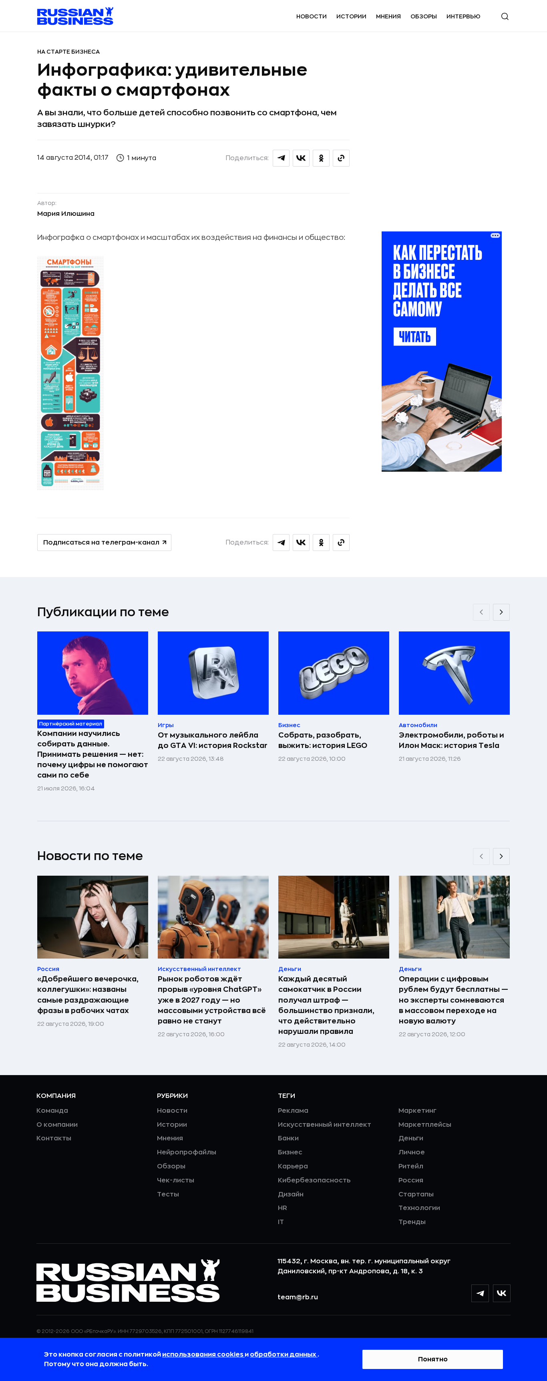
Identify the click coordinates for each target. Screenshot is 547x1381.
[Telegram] (480, 1293)
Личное (411, 1152)
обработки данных (284, 1354)
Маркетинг (417, 1111)
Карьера (293, 1166)
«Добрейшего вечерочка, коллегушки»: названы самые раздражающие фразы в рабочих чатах (88, 994)
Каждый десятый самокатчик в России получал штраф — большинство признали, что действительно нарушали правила (326, 1005)
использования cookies (203, 1354)
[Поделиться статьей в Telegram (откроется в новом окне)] (281, 158)
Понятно (433, 1359)
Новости (311, 16)
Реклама (293, 1111)
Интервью (463, 16)
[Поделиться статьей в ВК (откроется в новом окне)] (301, 158)
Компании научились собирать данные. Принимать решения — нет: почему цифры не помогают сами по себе (92, 754)
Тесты (168, 1194)
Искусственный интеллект (324, 1125)
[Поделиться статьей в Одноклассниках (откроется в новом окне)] (321, 158)
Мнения (388, 16)
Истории (351, 16)
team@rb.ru (298, 1297)
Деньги (410, 1138)
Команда (52, 1111)
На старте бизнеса (68, 51)
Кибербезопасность (314, 1180)
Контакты (53, 1138)
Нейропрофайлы (186, 1152)
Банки (288, 1138)
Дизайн (291, 1194)
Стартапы (416, 1194)
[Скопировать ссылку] (341, 158)
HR (282, 1208)
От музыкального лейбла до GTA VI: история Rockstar (212, 740)
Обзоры (423, 16)
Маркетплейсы (424, 1125)
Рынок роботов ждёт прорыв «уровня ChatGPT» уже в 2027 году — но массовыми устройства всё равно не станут (212, 999)
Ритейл (410, 1166)
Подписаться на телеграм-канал (101, 542)
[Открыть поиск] (505, 16)
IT (281, 1222)
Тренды (412, 1222)
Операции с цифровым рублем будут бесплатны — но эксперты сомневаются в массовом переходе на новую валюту (453, 999)
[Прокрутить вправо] (501, 612)
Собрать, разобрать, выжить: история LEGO (322, 740)
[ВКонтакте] (502, 1293)
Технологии (419, 1208)
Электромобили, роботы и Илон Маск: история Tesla (451, 740)
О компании (57, 1125)
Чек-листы (175, 1180)
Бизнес (290, 1152)
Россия (410, 1180)
